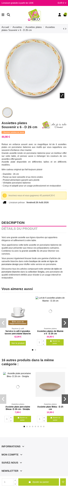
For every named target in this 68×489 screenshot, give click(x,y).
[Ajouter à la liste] (63, 482)
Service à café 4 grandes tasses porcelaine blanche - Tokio (18, 333)
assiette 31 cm (36, 251)
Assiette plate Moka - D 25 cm (50, 408)
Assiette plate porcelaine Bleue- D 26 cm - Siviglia (17, 408)
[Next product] (65, 29)
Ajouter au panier (40, 482)
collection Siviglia (36, 272)
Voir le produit (17, 343)
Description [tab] (13, 223)
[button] (32, 350)
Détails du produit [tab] (20, 228)
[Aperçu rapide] (30, 307)
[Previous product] (64, 29)
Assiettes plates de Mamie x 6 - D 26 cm (50, 332)
